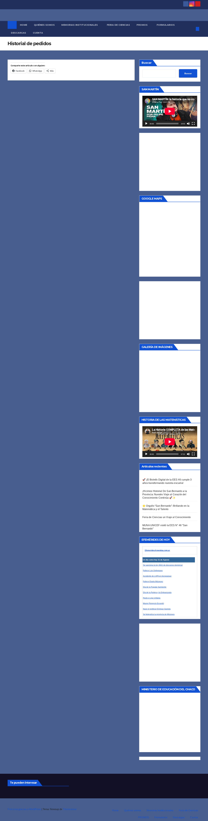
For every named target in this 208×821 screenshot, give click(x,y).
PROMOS (142, 25)
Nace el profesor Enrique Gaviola (157, 609)
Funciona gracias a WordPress (25, 809)
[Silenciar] (188, 123)
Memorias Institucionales (80, 25)
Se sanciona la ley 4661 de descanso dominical (163, 565)
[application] (169, 111)
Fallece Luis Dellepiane (153, 571)
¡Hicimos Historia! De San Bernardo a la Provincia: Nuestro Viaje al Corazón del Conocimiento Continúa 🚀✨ (164, 494)
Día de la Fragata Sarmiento (154, 587)
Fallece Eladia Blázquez (153, 582)
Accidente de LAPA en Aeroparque (157, 576)
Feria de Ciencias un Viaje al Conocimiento (166, 517)
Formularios (166, 25)
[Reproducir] (146, 123)
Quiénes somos (44, 25)
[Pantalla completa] (193, 123)
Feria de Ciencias (118, 25)
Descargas (18, 32)
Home (23, 25)
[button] (192, 29)
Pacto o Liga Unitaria (151, 598)
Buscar (147, 62)
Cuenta (38, 32)
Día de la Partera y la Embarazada (157, 592)
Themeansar (70, 809)
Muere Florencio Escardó (153, 603)
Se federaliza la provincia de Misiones (159, 614)
